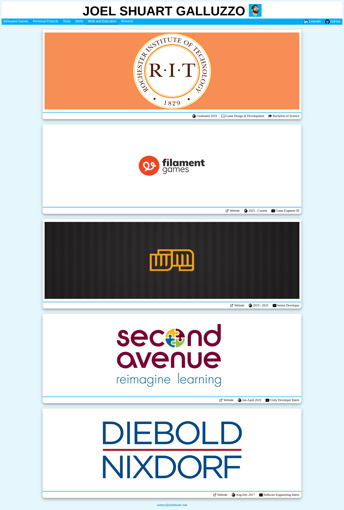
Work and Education (102, 21)
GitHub (335, 21)
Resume (127, 21)
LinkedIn (314, 21)
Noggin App (173, 259)
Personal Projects (45, 21)
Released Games (16, 21)
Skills (79, 21)
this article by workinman (212, 259)
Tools (66, 21)
